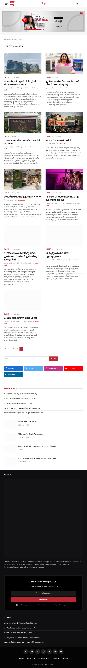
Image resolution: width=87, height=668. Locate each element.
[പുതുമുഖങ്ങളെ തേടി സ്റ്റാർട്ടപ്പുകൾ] (64, 235)
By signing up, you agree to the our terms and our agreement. (44, 539)
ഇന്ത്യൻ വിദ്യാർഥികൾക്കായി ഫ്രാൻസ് (19, 399)
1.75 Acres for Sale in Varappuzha (31, 434)
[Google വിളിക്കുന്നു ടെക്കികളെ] (22, 300)
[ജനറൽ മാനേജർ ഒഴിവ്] (64, 122)
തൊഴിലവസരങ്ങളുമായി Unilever (22, 196)
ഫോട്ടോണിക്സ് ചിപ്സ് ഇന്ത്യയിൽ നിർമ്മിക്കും (20, 394)
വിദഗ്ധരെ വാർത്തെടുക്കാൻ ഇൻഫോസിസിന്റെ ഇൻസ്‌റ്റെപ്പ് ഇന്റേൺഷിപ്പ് (21, 256)
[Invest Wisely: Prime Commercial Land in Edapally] (10, 449)
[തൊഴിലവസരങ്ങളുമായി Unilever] (22, 179)
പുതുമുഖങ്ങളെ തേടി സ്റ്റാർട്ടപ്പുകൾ (57, 255)
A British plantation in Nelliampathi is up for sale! (37, 458)
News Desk (63, 88)
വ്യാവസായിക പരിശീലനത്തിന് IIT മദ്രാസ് (22, 142)
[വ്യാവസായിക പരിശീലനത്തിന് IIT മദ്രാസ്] (22, 122)
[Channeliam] (12, 3)
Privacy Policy (58, 539)
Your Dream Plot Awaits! (27, 422)
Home (6, 40)
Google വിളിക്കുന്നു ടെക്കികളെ (20, 318)
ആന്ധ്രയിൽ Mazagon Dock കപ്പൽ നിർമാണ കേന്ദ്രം (24, 413)
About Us (31, 593)
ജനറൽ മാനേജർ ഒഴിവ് (58, 140)
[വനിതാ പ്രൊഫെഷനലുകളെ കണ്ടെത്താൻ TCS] (64, 179)
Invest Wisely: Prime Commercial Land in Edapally (37, 446)
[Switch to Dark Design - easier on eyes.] (81, 4)
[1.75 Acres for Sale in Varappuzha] (10, 437)
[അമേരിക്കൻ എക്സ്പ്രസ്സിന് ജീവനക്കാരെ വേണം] (22, 63)
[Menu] (6, 3)
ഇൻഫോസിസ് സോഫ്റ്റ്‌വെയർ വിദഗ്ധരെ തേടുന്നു (62, 83)
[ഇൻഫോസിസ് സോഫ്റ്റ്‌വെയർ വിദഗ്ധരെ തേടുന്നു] (64, 63)
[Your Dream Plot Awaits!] (10, 424)
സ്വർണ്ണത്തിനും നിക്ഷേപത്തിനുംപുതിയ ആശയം (22, 408)
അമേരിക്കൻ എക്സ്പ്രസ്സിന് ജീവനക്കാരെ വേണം (20, 83)
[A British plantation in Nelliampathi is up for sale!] (10, 461)
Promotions (43, 593)
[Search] (77, 3)
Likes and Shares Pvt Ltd (46, 599)
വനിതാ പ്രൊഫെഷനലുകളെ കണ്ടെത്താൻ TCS (62, 198)
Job (16, 40)
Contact (55, 593)
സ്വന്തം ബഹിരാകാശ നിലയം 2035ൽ (18, 403)
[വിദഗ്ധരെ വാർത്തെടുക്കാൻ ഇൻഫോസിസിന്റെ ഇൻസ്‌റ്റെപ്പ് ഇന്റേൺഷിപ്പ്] (22, 235)
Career (11, 40)
